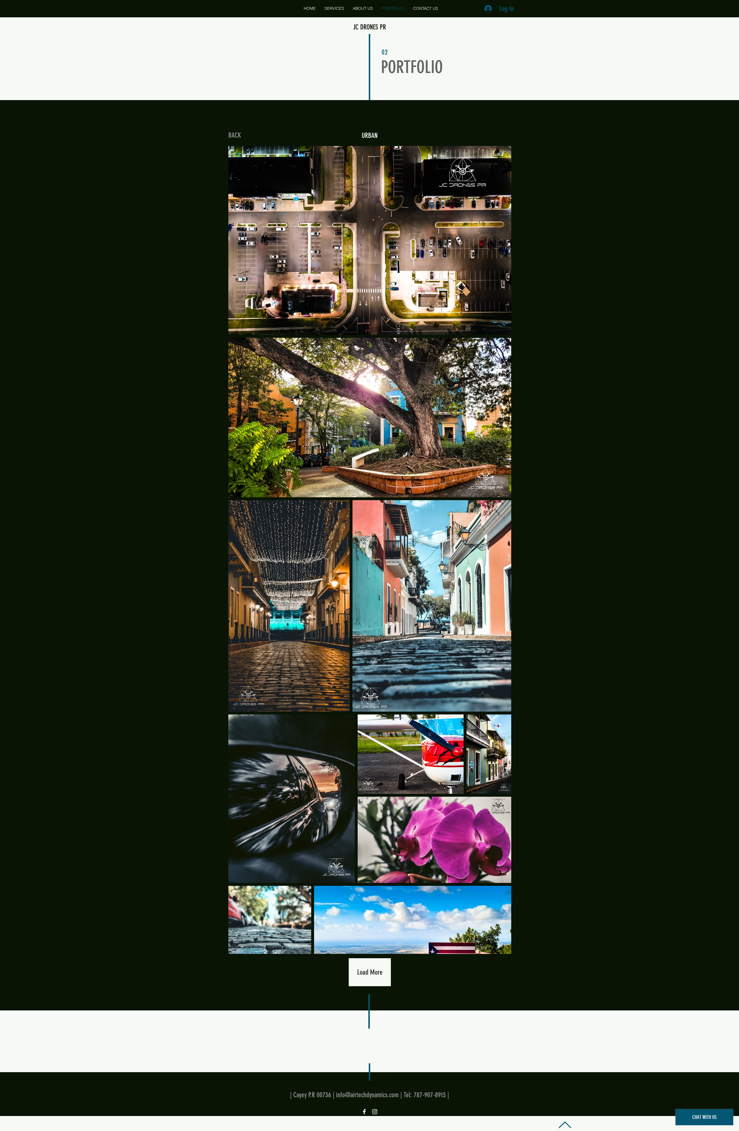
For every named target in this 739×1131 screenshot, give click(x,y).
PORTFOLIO (412, 67)
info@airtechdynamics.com (367, 1095)
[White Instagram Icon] (374, 1111)
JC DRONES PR (369, 27)
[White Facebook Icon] (364, 1111)
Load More (369, 972)
